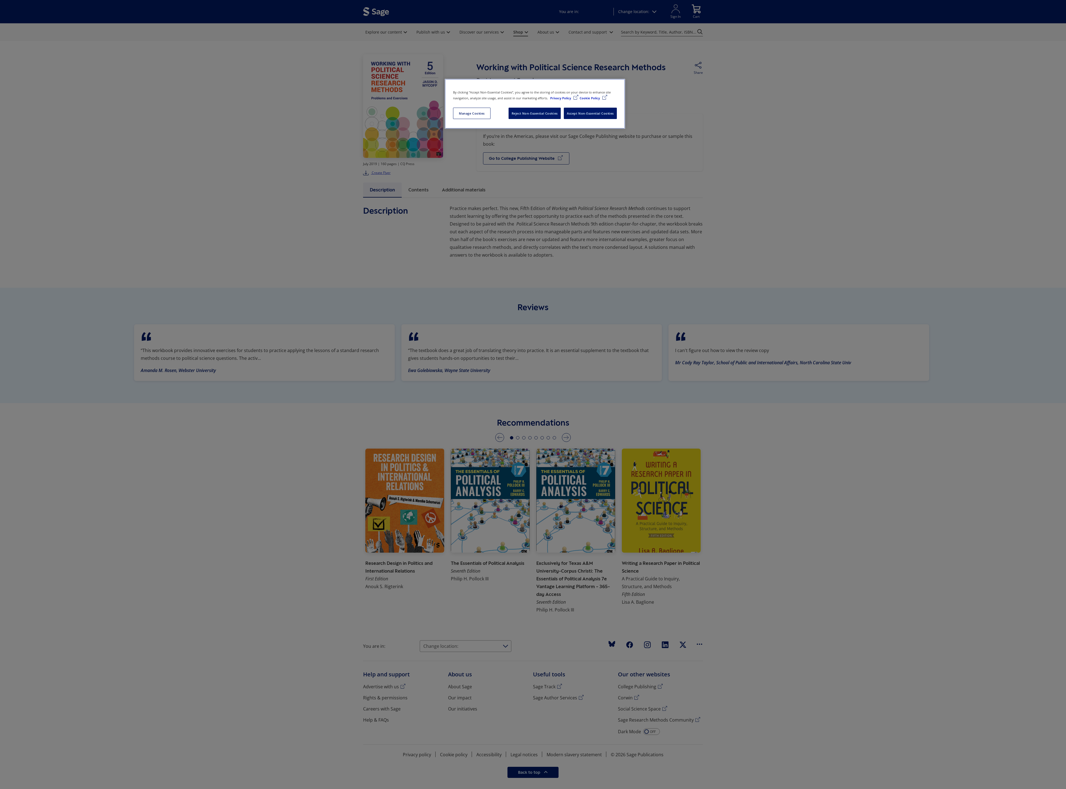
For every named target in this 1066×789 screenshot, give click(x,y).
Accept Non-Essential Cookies (590, 113)
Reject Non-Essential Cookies (535, 113)
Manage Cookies (472, 113)
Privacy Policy (561, 98)
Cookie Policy (590, 98)
